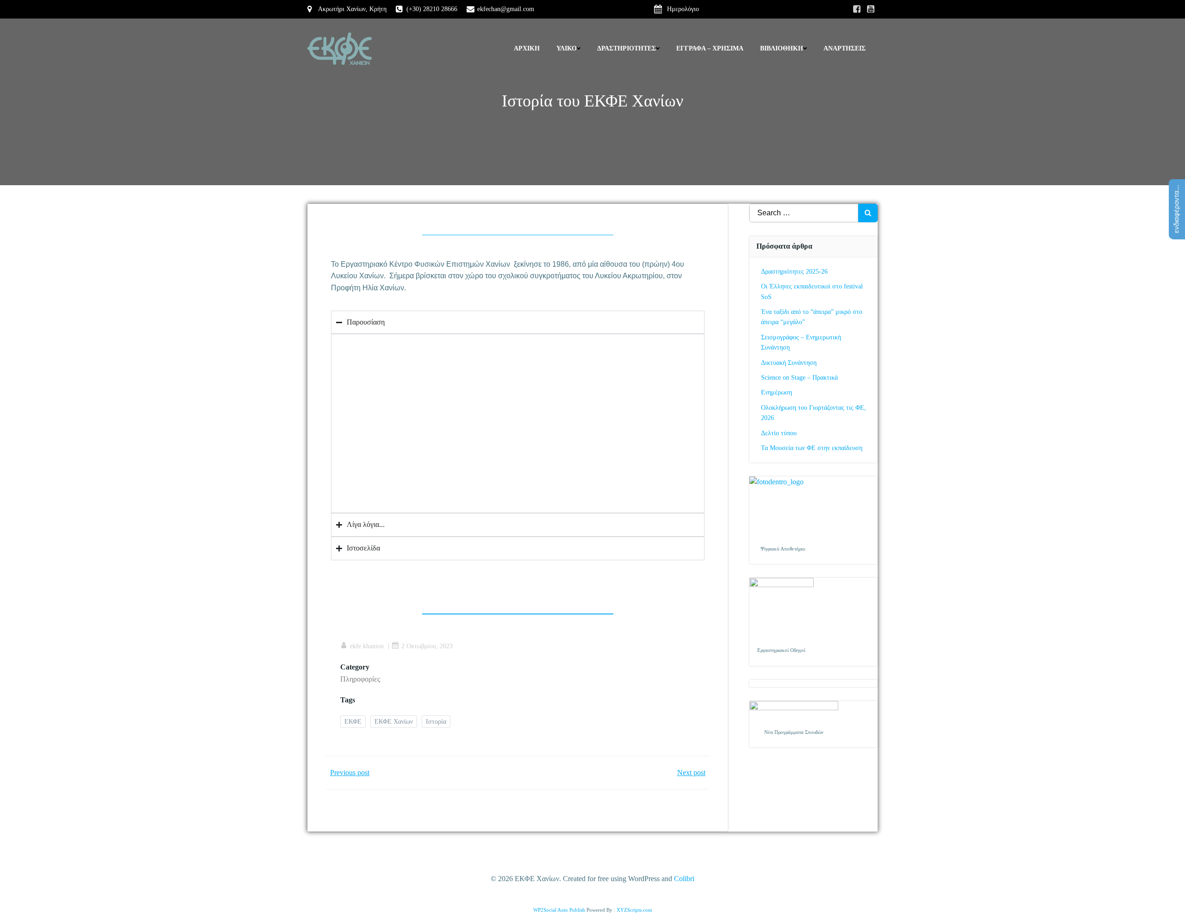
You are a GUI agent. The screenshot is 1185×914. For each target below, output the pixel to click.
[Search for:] (804, 213)
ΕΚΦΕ (353, 721)
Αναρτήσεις (844, 48)
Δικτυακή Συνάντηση (789, 362)
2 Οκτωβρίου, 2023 (427, 646)
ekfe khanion (367, 646)
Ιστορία (436, 721)
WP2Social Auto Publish (559, 910)
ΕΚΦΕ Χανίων (393, 721)
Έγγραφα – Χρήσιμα (709, 48)
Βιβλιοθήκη (781, 48)
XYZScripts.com (634, 910)
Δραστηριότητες (626, 48)
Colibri (684, 879)
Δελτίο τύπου (779, 433)
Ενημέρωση (776, 392)
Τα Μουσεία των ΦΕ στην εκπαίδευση (811, 447)
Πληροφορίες (360, 679)
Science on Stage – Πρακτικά (799, 377)
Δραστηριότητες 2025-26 (794, 271)
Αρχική (527, 48)
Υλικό (566, 48)
